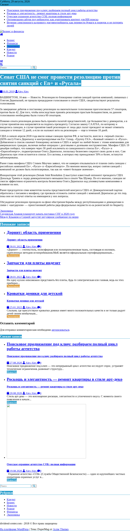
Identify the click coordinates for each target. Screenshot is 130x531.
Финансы (12, 511)
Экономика (6, 210)
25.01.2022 (16, 307)
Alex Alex (23, 91)
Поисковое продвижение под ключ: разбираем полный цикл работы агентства (52, 10)
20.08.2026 (16, 393)
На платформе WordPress (14, 529)
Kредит (11, 499)
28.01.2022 (16, 277)
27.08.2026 (16, 362)
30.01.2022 (16, 246)
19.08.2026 (16, 470)
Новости (12, 372)
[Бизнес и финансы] (1, 34)
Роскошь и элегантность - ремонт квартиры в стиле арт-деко (42, 13)
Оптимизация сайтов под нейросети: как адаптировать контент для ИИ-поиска (52, 19)
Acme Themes (61, 529)
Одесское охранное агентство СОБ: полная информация (39, 16)
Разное (11, 508)
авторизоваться (60, 329)
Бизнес (11, 502)
